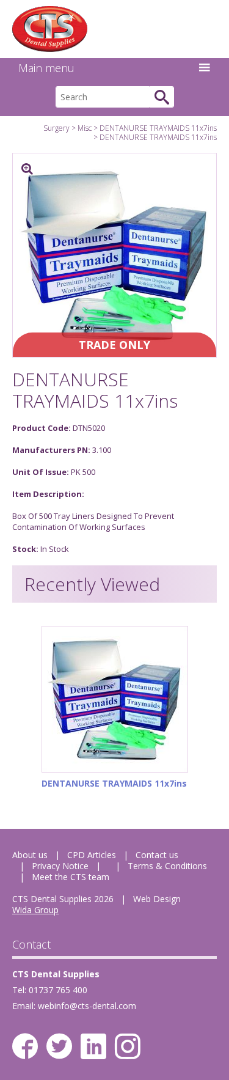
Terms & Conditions (167, 866)
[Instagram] (127, 1046)
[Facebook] (25, 1046)
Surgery (56, 128)
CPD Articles (91, 855)
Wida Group (35, 910)
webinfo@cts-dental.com (87, 1006)
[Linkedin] (93, 1046)
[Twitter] (59, 1046)
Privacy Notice (60, 866)
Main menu (46, 68)
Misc (85, 128)
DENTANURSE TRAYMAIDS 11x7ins (158, 128)
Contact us (157, 855)
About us (30, 855)
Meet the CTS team (70, 877)
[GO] (162, 97)
